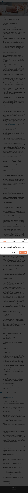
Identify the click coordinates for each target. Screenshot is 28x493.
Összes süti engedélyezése (23, 252)
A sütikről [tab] (23, 241)
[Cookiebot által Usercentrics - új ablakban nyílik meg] (24, 239)
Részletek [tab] (14, 241)
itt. (5, 248)
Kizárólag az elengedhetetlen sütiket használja (5, 252)
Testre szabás (13, 252)
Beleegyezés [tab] (4, 241)
